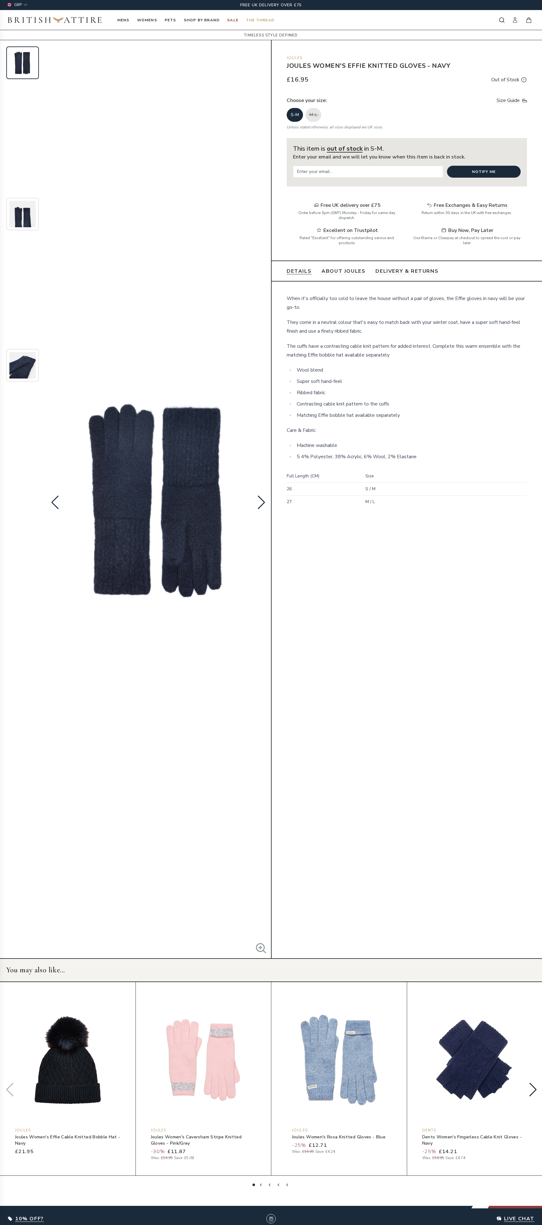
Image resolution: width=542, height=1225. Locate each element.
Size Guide (508, 100)
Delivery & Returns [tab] (406, 271)
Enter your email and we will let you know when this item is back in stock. (379, 156)
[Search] (501, 20)
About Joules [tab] (343, 271)
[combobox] (501, 20)
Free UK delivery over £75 (271, 5)
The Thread (260, 20)
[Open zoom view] (261, 948)
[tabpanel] (407, 410)
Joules (294, 57)
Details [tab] (299, 271)
